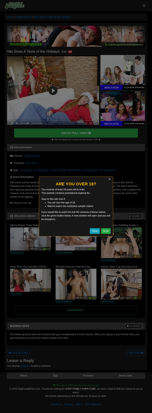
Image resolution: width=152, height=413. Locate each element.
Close (95, 231)
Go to (106, 231)
